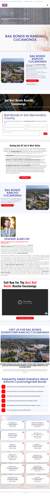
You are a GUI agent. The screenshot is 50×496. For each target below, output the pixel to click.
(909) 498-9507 (39, 153)
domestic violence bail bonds (20, 256)
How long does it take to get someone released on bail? (22, 401)
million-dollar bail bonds (36, 155)
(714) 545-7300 (37, 437)
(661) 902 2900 (12, 459)
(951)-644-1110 (38, 470)
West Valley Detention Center (35, 67)
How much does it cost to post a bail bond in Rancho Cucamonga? (25, 391)
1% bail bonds (21, 157)
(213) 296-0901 (12, 426)
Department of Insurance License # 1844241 (35, 491)
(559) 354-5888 (12, 448)
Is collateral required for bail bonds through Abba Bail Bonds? (23, 396)
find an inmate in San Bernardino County (20, 148)
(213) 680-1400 (12, 470)
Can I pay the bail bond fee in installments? (19, 410)
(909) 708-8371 (32, 150)
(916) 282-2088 (12, 437)
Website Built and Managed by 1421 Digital (21, 491)
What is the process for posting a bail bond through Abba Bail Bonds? (26, 386)
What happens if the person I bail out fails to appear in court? (23, 405)
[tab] (25, 387)
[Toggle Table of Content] (36, 84)
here (28, 369)
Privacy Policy (44, 491)
